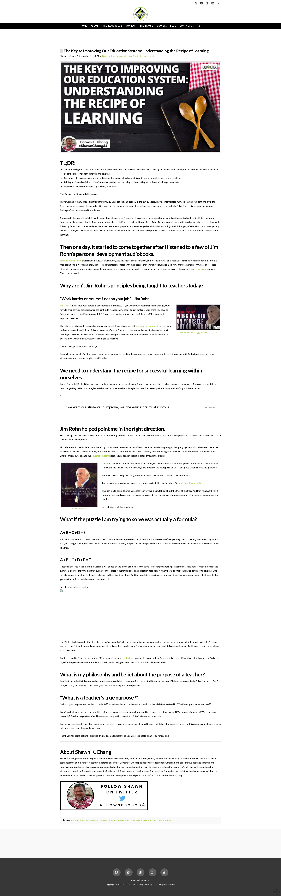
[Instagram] (218, 3)
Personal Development (146, 820)
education (80, 820)
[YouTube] (213, 3)
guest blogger (117, 820)
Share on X (210, 407)
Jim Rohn (141, 298)
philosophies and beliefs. (191, 483)
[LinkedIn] (207, 3)
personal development (147, 325)
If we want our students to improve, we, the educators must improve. (117, 406)
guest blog (105, 820)
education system (100, 455)
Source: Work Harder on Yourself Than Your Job (198, 333)
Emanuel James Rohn (70, 260)
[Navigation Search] (198, 26)
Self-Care (127, 55)
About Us (135, 880)
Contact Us (145, 880)
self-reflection (164, 820)
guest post (130, 820)
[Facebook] (196, 3)
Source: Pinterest (79, 509)
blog (72, 820)
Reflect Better (115, 55)
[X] (202, 3)
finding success (92, 820)
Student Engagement (143, 55)
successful (201, 268)
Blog (104, 55)
